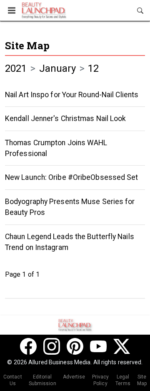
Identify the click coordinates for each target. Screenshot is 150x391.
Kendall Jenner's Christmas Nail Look (65, 118)
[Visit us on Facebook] (28, 346)
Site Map (27, 45)
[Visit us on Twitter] (121, 346)
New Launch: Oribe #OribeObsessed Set (71, 177)
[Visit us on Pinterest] (75, 346)
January (57, 68)
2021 (16, 68)
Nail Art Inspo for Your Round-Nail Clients (71, 95)
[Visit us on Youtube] (98, 346)
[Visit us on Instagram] (51, 346)
